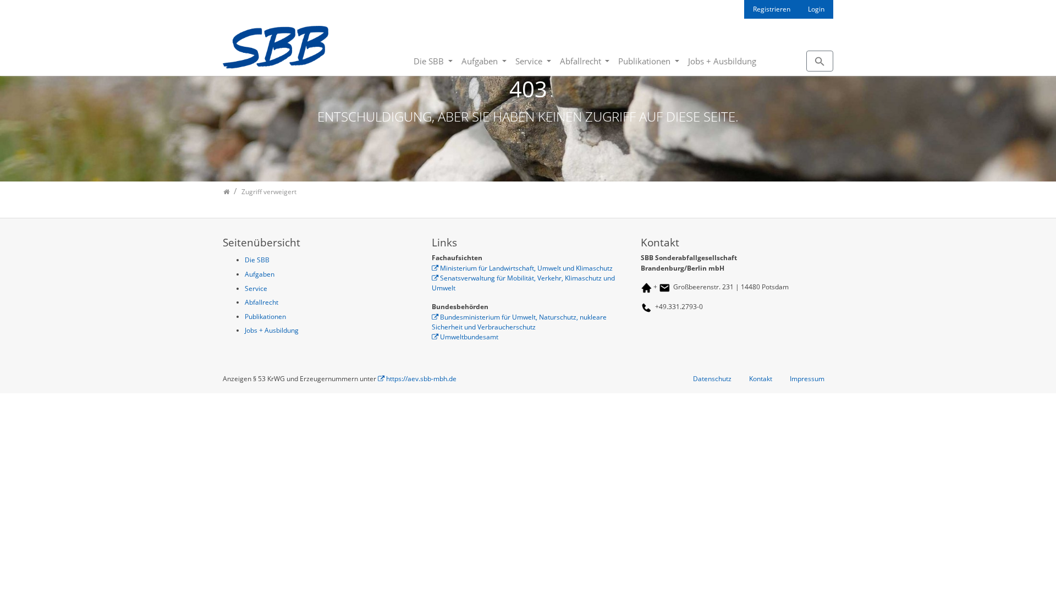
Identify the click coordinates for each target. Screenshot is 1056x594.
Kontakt (760, 378)
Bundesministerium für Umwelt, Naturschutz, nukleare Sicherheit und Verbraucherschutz (519, 322)
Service (529, 61)
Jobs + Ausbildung (722, 61)
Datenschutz (712, 378)
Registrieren (771, 9)
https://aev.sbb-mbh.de (421, 378)
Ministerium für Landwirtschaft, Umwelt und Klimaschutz (526, 268)
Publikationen (645, 61)
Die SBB (430, 61)
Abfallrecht (581, 61)
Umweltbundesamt (469, 337)
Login (816, 9)
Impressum (807, 378)
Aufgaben (480, 61)
